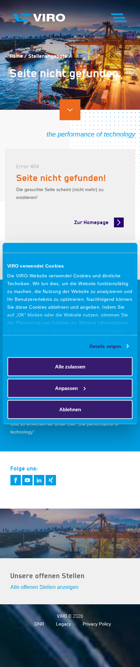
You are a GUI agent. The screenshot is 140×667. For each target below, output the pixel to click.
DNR (39, 623)
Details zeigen (105, 346)
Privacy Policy (97, 623)
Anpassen (66, 388)
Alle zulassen (70, 366)
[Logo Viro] (39, 17)
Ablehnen (70, 409)
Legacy (63, 623)
